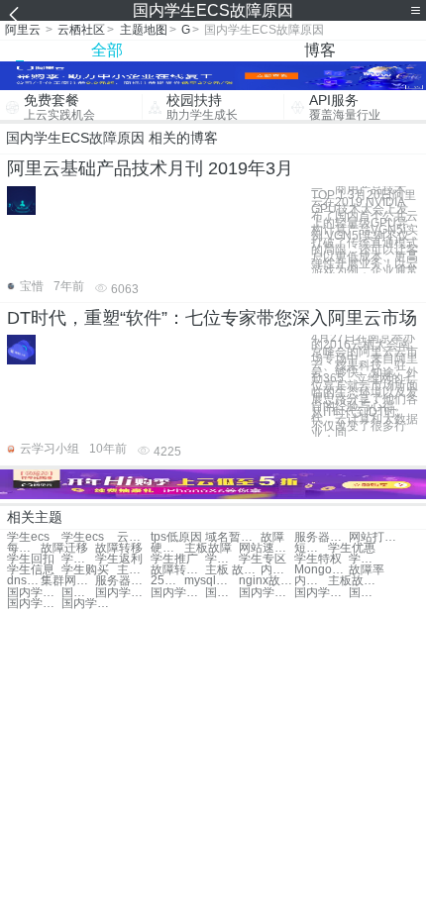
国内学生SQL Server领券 (266, 592)
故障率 (366, 569)
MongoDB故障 (321, 569)
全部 (107, 50)
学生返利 (119, 559)
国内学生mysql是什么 (122, 592)
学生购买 (85, 569)
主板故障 (208, 548)
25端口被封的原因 (167, 580)
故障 (272, 537)
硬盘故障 (167, 548)
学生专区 (262, 559)
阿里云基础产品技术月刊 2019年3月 (150, 168)
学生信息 (30, 569)
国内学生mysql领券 (178, 592)
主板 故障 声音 (232, 569)
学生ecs (28, 537)
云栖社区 (81, 30)
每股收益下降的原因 (24, 548)
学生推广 (174, 559)
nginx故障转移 (266, 580)
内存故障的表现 (311, 580)
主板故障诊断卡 (355, 580)
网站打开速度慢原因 (376, 537)
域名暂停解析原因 (232, 537)
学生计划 (365, 559)
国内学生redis (222, 592)
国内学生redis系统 (321, 592)
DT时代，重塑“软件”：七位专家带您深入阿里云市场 (212, 318)
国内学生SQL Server (34, 603)
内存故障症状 (277, 569)
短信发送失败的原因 (311, 548)
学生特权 (318, 559)
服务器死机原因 (321, 537)
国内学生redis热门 (78, 592)
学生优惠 (351, 548)
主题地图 (143, 30)
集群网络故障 (68, 580)
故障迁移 (64, 548)
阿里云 (23, 30)
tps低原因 (176, 537)
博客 (320, 50)
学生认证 (222, 559)
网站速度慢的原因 (266, 548)
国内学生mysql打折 (365, 592)
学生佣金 (78, 559)
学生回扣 (30, 559)
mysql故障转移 (211, 580)
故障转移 (119, 548)
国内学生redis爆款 (88, 603)
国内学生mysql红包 (34, 592)
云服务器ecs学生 (134, 537)
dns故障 (24, 580)
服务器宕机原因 (122, 580)
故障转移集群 (178, 569)
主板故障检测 (134, 569)
